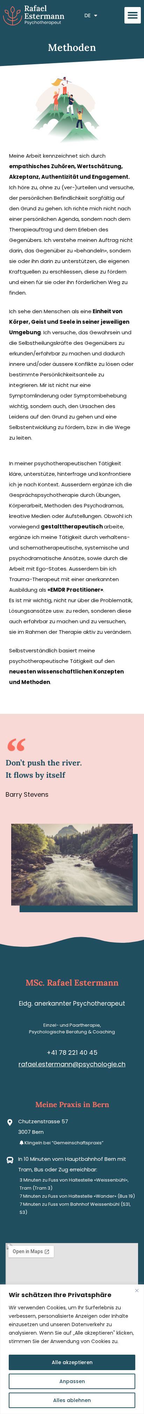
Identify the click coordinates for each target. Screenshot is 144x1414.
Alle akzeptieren (72, 1362)
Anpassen (72, 1381)
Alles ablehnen (72, 1400)
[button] (132, 15)
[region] (72, 1349)
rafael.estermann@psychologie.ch (72, 1064)
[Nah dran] (136, 1290)
